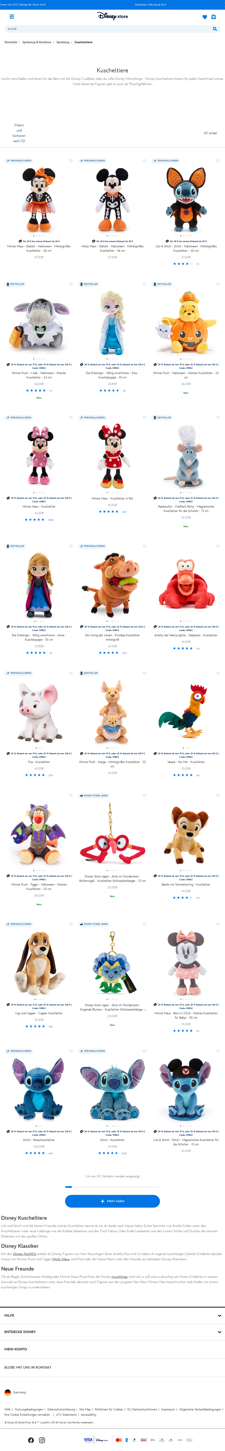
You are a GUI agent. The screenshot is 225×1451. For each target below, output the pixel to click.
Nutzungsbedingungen (29, 1409)
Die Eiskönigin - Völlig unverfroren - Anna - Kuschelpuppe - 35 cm (39, 637)
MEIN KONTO (15, 1349)
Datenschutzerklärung (61, 1409)
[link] (186, 264)
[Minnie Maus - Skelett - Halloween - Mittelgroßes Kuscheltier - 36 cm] (39, 201)
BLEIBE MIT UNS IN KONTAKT (27, 1367)
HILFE (9, 1316)
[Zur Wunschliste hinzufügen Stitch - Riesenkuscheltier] (71, 1051)
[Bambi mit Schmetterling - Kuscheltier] (186, 836)
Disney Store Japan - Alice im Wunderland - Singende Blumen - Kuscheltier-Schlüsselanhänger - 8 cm (112, 1007)
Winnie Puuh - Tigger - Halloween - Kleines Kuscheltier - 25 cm (39, 887)
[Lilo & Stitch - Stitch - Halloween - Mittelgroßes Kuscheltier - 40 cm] (186, 201)
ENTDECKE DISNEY (20, 1332)
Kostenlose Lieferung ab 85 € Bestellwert (83, 4)
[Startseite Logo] (112, 16)
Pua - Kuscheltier (39, 762)
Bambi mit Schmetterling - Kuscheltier (186, 884)
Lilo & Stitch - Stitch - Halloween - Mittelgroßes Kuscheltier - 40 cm (186, 248)
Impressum (168, 1409)
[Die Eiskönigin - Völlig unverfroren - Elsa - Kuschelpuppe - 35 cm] (112, 325)
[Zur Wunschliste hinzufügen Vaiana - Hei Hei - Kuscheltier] (218, 673)
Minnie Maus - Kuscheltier (39, 506)
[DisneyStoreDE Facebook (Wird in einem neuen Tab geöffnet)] (31, 1440)
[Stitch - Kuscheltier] (112, 1091)
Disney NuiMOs (24, 1254)
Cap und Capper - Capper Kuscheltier (39, 1013)
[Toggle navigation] (13, 16)
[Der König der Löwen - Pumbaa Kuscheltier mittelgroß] (112, 587)
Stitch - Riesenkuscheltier (39, 1140)
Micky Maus (60, 1259)
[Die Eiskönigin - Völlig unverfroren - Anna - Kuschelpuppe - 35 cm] (39, 587)
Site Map (85, 1409)
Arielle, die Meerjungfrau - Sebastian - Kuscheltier (186, 635)
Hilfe (7, 1409)
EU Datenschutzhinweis (142, 1409)
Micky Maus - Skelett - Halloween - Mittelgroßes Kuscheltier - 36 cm (112, 248)
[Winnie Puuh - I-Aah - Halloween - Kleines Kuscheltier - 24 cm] (39, 325)
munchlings (119, 1277)
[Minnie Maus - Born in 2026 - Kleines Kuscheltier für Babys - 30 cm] (186, 965)
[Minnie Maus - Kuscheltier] (39, 458)
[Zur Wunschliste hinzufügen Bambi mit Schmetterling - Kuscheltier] (218, 795)
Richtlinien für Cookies (109, 1409)
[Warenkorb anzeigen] (213, 17)
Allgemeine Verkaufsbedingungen (200, 1409)
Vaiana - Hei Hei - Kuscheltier (186, 762)
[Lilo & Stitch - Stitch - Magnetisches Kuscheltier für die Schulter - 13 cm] (186, 1091)
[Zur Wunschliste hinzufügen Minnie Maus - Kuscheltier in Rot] (144, 417)
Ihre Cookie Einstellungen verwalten (27, 1415)
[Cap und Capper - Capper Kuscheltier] (39, 965)
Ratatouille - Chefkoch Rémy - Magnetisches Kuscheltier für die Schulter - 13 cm (186, 509)
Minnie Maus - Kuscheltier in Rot (112, 498)
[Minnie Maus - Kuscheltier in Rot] (112, 458)
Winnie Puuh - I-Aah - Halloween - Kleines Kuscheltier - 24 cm (39, 375)
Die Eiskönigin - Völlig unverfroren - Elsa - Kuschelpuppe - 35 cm (112, 375)
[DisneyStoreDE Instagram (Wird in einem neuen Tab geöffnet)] (42, 1440)
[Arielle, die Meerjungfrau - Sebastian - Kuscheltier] (186, 587)
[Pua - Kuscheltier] (39, 713)
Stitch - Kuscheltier (112, 1140)
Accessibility (88, 1415)
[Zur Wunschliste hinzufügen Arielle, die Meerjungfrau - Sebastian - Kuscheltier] (218, 546)
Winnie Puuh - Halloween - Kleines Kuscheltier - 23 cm (186, 375)
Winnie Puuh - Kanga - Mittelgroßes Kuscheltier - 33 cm (112, 764)
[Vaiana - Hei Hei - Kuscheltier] (186, 713)
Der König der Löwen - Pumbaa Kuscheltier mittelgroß (112, 637)
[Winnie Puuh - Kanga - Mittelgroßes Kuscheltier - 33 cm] (112, 713)
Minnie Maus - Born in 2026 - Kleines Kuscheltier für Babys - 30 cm (186, 1015)
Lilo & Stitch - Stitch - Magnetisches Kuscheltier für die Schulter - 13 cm (186, 1142)
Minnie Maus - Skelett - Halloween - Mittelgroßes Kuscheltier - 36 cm (39, 248)
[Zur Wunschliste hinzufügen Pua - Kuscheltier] (71, 673)
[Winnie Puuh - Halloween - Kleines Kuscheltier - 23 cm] (186, 325)
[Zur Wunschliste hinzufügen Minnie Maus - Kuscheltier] (71, 417)
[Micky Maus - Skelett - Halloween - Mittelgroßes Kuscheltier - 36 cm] (112, 201)
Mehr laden (116, 1201)
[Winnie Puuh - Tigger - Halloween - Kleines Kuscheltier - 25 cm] (39, 836)
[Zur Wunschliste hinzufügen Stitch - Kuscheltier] (144, 1051)
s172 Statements (66, 1415)
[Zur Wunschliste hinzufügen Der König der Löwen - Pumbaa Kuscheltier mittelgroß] (144, 546)
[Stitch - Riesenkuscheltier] (39, 1091)
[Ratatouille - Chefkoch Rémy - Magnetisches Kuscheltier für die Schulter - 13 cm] (186, 458)
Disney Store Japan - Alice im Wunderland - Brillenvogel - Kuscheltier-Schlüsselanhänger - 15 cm (112, 879)
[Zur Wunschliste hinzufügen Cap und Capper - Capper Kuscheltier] (71, 924)
